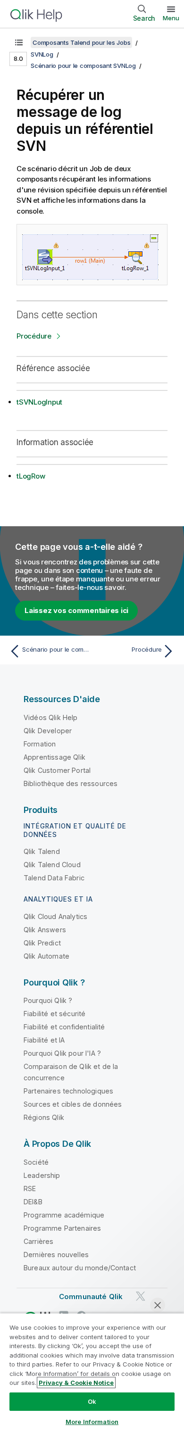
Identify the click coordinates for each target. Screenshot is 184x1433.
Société (36, 1162)
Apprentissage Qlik (54, 757)
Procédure (34, 335)
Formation (40, 744)
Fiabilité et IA (44, 1040)
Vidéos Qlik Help (51, 717)
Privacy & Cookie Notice (76, 1382)
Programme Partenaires (62, 1228)
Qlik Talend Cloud (52, 865)
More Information (92, 1421)
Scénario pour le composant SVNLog (83, 65)
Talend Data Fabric (54, 878)
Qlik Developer (48, 731)
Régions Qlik (44, 1117)
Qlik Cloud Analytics (55, 916)
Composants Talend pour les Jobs (81, 42)
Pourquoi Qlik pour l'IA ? (62, 1053)
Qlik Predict (42, 943)
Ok (92, 1401)
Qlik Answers (45, 930)
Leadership (42, 1175)
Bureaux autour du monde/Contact (80, 1268)
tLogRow (31, 476)
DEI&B (33, 1202)
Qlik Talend (42, 851)
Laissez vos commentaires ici (76, 610)
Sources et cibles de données (73, 1104)
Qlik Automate (46, 956)
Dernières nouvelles (56, 1255)
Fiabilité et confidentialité (64, 1027)
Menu (171, 18)
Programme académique (64, 1215)
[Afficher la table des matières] (19, 42)
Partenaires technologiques (68, 1091)
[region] (92, 1373)
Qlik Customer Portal (57, 770)
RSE (30, 1189)
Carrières (38, 1241)
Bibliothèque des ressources (70, 783)
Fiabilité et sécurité (54, 1014)
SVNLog (42, 54)
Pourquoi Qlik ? (48, 1000)
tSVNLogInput (39, 402)
